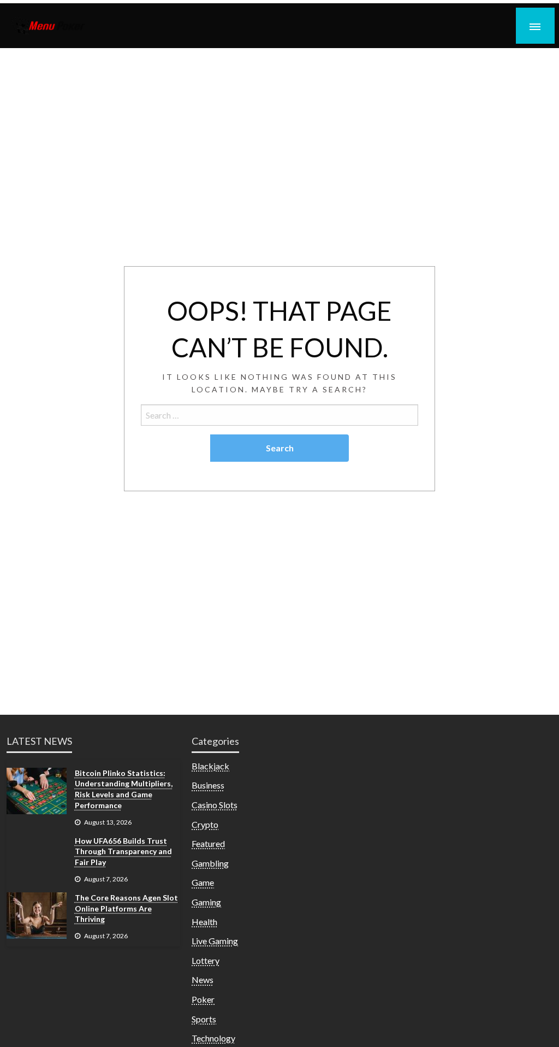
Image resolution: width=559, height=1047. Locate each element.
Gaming (206, 902)
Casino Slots (214, 804)
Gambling (210, 863)
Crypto (205, 824)
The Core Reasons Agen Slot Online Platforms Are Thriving (126, 908)
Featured (208, 843)
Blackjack (210, 766)
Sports (204, 1019)
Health (204, 921)
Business (208, 785)
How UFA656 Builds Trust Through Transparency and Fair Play (123, 851)
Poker (203, 999)
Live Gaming (215, 941)
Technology (213, 1038)
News (202, 979)
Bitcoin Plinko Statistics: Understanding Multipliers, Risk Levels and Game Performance (124, 789)
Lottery (205, 960)
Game (203, 882)
